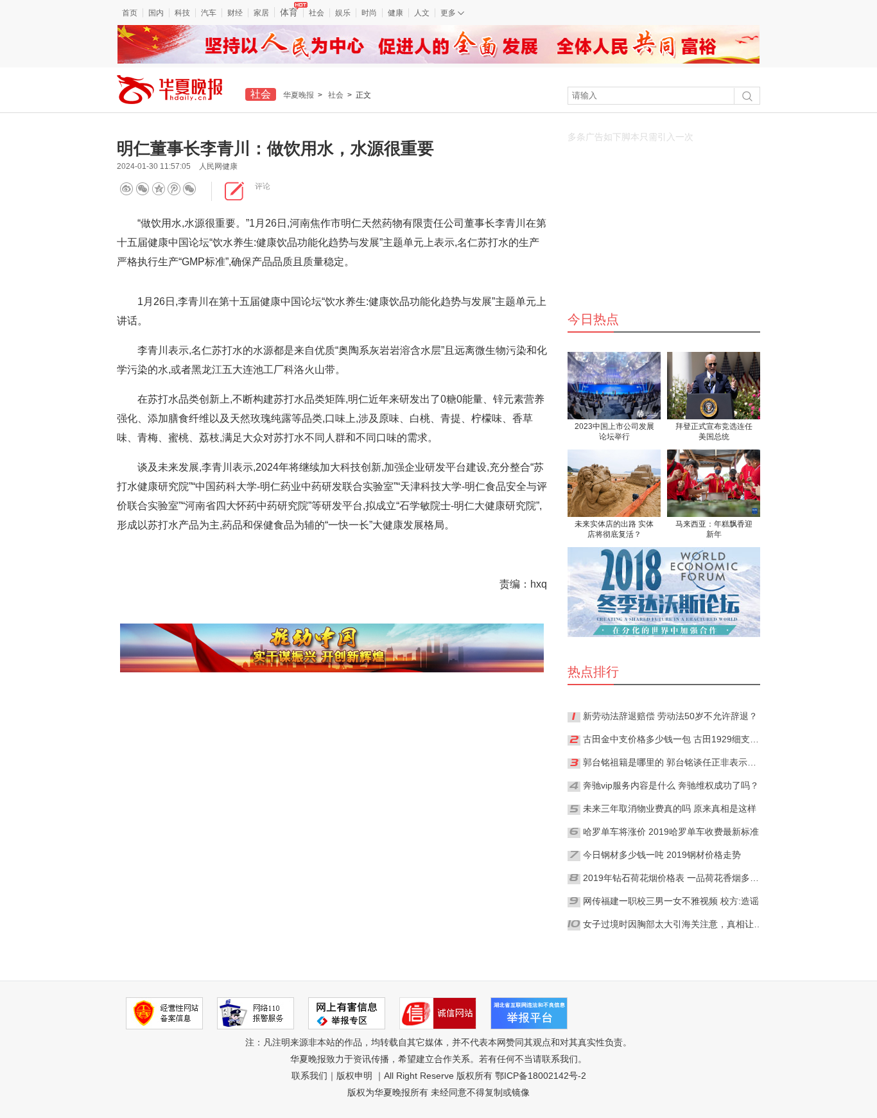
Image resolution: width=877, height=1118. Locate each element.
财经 (235, 12)
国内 (156, 12)
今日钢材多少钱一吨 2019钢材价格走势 (662, 855)
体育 (289, 12)
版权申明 (354, 1075)
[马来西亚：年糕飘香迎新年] (713, 483)
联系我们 (309, 1075)
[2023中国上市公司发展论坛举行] (614, 385)
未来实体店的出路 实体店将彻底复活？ (614, 529)
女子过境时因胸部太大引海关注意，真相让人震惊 (673, 924)
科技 (182, 12)
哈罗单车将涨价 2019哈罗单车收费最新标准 (671, 831)
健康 (395, 12)
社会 (316, 12)
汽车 (208, 12)
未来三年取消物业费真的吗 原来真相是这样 (669, 808)
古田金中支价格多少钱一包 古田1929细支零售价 (673, 739)
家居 (261, 12)
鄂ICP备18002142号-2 (540, 1075)
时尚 (369, 12)
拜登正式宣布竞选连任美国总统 (713, 431)
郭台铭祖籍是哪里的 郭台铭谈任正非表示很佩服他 (673, 762)
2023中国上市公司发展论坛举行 (614, 431)
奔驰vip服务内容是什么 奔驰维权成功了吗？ (671, 785)
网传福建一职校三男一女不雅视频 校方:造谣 (671, 901)
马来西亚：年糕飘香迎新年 (713, 529)
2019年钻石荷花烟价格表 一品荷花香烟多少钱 (673, 878)
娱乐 (343, 12)
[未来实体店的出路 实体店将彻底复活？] (614, 483)
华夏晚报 (298, 95)
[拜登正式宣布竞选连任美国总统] (713, 385)
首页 (129, 12)
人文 (422, 12)
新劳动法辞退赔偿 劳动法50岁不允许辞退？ (670, 716)
